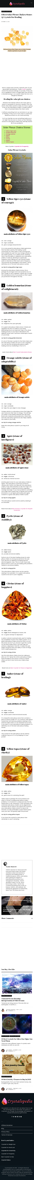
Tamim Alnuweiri (11, 867)
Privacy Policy (5, 1132)
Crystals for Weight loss (8, 1144)
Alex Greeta (9, 1050)
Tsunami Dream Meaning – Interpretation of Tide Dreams (12, 1000)
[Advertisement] (17, 70)
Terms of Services (6, 1135)
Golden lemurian (11, 132)
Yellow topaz (10, 142)
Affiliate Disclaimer (7, 1125)
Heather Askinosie (10, 1009)
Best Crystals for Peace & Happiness (21, 668)
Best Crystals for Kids (7, 1157)
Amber (8, 140)
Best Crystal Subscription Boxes (22, 352)
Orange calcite (10, 134)
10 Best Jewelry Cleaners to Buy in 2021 (16, 1079)
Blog (2, 1128)
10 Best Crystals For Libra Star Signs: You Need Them (16, 1040)
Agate (8, 135)
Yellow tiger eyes (11, 131)
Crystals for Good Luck (8, 1147)
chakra (24, 89)
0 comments (10, 1010)
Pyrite (7, 137)
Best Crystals (5, 1036)
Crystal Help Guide (6, 11)
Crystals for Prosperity (21, 146)
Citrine (8, 139)
